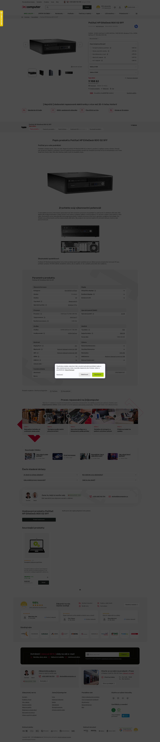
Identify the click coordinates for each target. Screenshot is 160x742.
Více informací (69, 370)
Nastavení (60, 374)
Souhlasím (97, 374)
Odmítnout (84, 374)
